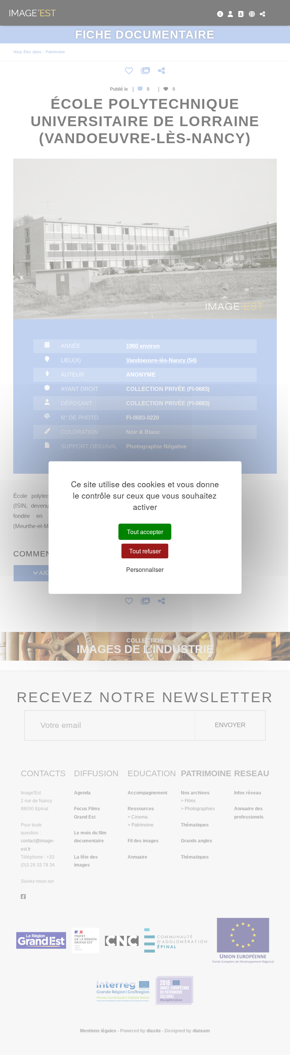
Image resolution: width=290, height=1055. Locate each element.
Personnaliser (145, 569)
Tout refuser (145, 551)
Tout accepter (145, 531)
